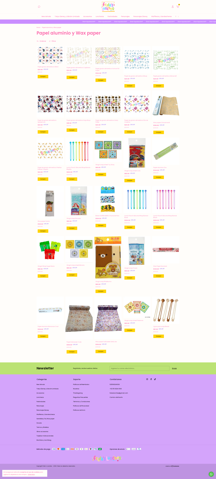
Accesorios (87, 16)
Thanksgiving (78, 393)
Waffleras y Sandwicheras (161, 16)
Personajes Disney (140, 16)
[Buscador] (39, 7)
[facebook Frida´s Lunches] (151, 379)
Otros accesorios (42, 431)
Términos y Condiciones (81, 402)
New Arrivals (46, 16)
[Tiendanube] (172, 466)
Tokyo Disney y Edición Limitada (67, 16)
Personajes (125, 16)
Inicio (38, 27)
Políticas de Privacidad (81, 406)
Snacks (39, 423)
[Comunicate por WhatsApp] (211, 474)
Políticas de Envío (79, 410)
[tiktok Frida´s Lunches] (155, 379)
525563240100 (115, 384)
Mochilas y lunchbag (44, 440)
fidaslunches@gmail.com (119, 393)
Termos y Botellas (43, 427)
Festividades (112, 16)
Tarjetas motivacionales (45, 436)
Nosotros (76, 389)
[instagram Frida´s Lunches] (147, 379)
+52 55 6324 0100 (116, 389)
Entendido (31, 474)
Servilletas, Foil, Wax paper (45, 419)
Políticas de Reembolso (81, 384)
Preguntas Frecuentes (80, 397)
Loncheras (100, 16)
